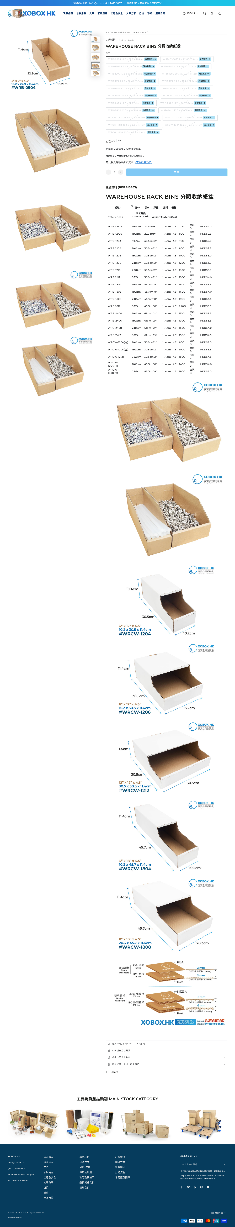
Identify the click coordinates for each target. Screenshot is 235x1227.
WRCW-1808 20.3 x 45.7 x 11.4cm (133, 132)
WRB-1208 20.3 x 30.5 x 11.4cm (186, 73)
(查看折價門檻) (143, 162)
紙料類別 (120, 1167)
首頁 (107, 32)
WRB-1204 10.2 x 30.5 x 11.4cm (184, 66)
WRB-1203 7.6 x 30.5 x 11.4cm (131, 66)
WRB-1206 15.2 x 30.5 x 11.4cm (131, 73)
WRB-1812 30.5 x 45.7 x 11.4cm (186, 95)
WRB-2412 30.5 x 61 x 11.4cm (183, 110)
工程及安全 (50, 1177)
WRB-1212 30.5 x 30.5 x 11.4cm (185, 81)
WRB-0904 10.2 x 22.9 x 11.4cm (132, 59)
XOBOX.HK (21, 1213)
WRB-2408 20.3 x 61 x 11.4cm (131, 110)
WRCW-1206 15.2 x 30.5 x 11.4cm (189, 117)
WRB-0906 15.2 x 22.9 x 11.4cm (186, 59)
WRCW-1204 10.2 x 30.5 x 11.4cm (133, 117)
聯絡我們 (84, 1157)
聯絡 (46, 1192)
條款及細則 (85, 1172)
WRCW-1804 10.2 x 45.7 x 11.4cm (190, 125)
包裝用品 (49, 1162)
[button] (204, 13)
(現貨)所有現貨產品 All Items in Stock (128, 32)
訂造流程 (120, 1172)
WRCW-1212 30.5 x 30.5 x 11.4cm (133, 125)
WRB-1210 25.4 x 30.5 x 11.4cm (131, 81)
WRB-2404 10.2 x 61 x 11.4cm (130, 103)
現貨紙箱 (49, 1157)
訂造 (46, 1187)
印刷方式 (120, 1162)
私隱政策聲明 (86, 1177)
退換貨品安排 (86, 1182)
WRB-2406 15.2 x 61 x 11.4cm (182, 103)
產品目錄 (49, 1197)
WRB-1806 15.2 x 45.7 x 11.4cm (186, 88)
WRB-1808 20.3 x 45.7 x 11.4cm (132, 95)
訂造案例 (120, 1157)
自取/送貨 (84, 1167)
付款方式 (84, 1162)
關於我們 (84, 1187)
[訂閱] (225, 1164)
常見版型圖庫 (122, 1177)
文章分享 (49, 1182)
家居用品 (49, 1172)
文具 (46, 1167)
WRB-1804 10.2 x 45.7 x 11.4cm (132, 88)
